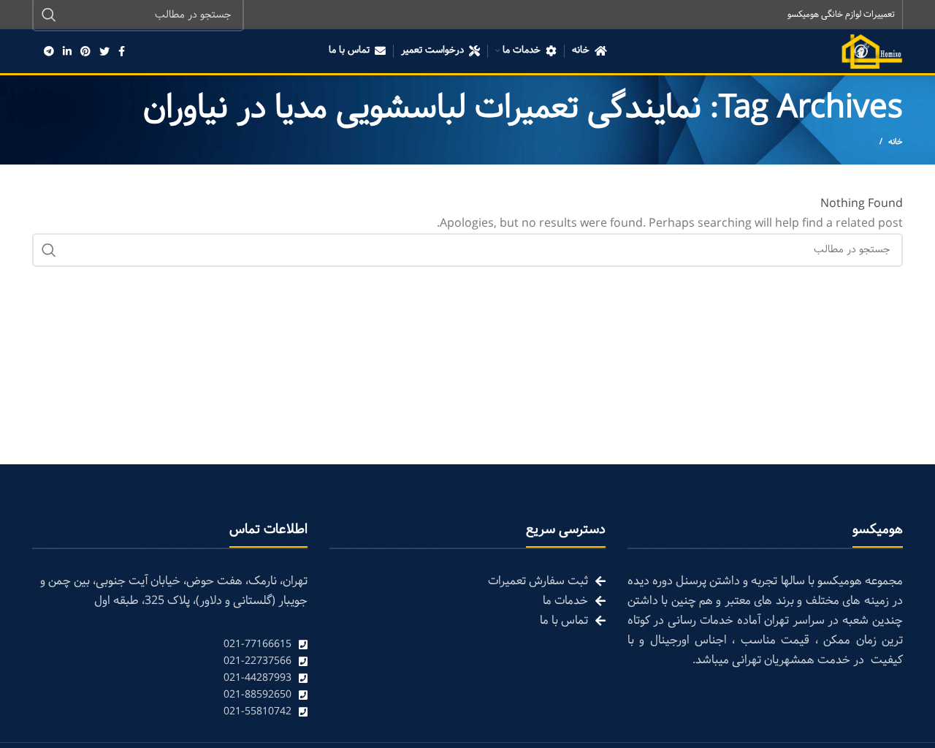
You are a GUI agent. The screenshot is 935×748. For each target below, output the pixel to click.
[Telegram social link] (48, 51)
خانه (895, 142)
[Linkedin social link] (67, 51)
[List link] (170, 644)
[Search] (49, 250)
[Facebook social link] (121, 51)
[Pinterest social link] (85, 51)
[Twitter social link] (104, 51)
